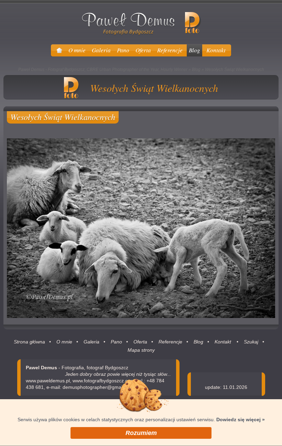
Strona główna (29, 341)
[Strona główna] (59, 50)
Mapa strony (141, 350)
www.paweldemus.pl (48, 380)
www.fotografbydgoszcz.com (103, 380)
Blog (196, 69)
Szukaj (251, 341)
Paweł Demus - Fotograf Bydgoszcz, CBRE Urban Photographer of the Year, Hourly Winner (102, 69)
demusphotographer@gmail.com (98, 387)
